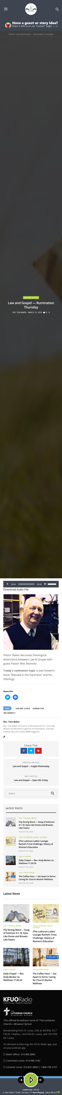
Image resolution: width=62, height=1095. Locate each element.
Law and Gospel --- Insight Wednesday (31, 766)
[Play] (7, 584)
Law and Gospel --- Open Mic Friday (31, 780)
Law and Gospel (31, 297)
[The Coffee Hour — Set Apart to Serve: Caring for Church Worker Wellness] (11, 876)
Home (11, 34)
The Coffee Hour (27, 872)
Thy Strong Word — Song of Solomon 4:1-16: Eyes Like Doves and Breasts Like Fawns (37, 824)
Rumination (38, 708)
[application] (31, 584)
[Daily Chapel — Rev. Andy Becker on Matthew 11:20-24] (11, 860)
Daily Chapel (25, 856)
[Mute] (45, 584)
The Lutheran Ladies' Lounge (33, 837)
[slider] (52, 584)
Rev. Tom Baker (19, 312)
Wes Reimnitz (9, 713)
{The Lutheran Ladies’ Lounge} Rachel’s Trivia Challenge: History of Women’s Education (36, 843)
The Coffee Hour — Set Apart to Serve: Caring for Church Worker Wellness (37, 878)
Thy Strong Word (28, 818)
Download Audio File (15, 589)
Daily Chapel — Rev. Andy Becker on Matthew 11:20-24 (13, 977)
